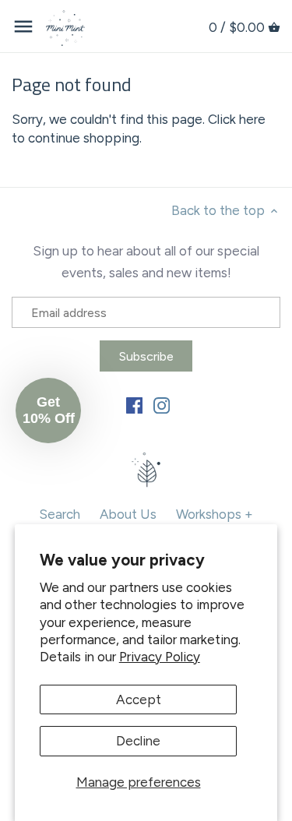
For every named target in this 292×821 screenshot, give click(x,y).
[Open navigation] (23, 26)
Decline (138, 741)
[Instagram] (161, 404)
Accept (138, 699)
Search (59, 514)
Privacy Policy (159, 656)
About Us (128, 514)
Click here (237, 119)
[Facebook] (134, 404)
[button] (48, 410)
